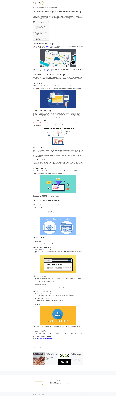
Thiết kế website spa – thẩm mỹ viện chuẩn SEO (45, 338)
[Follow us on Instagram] (81, 393)
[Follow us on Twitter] (82, 393)
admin (34, 13)
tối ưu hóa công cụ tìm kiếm (50, 46)
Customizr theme (44, 394)
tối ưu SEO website (38, 86)
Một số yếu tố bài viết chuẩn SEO (41, 38)
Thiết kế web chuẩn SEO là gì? (39, 22)
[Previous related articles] (80, 350)
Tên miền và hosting (39, 33)
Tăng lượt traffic (38, 25)
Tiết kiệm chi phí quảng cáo (40, 28)
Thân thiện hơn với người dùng (40, 26)
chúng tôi (65, 18)
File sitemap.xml (38, 39)
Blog (35, 7)
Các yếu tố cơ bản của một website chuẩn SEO (41, 32)
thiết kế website (44, 195)
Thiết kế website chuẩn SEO (37, 85)
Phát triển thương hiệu (39, 27)
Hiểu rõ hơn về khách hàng (40, 29)
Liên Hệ (68, 384)
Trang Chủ (68, 380)
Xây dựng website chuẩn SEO (38, 122)
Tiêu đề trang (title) (39, 34)
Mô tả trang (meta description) (40, 35)
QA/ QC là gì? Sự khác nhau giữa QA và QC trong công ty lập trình (76, 356)
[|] (38, 3)
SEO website (35, 113)
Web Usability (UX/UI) (48, 70)
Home (33, 7)
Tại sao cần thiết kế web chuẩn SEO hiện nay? (41, 23)
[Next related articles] (82, 350)
